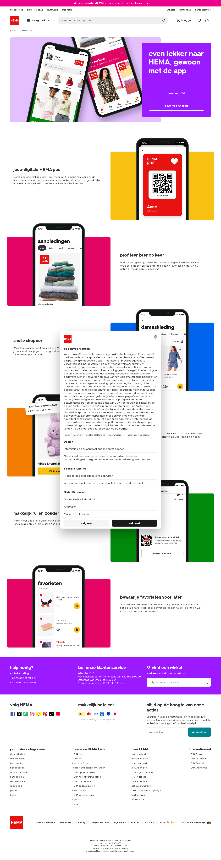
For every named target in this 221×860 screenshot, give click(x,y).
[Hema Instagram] (32, 714)
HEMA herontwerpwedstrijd (86, 776)
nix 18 (162, 822)
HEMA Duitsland (197, 758)
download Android (176, 105)
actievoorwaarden (141, 786)
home (13, 30)
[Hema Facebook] (13, 714)
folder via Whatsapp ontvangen (88, 767)
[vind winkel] (206, 682)
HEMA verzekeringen (83, 795)
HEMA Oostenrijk (198, 767)
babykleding (16, 763)
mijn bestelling (20, 673)
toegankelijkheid (99, 822)
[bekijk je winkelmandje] (207, 20)
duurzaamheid (139, 763)
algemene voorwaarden (127, 822)
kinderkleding (17, 758)
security (80, 822)
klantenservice (139, 781)
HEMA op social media (83, 772)
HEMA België (196, 754)
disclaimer (65, 822)
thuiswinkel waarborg (193, 822)
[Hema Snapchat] (38, 714)
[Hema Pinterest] (45, 714)
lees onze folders (81, 763)
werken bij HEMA (141, 758)
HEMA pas (77, 758)
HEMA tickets (79, 790)
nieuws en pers (140, 767)
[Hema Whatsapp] (25, 714)
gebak (13, 790)
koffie (13, 795)
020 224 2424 (86, 673)
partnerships (138, 795)
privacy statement (45, 822)
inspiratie (76, 799)
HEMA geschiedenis (142, 772)
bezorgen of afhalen (24, 677)
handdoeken (17, 776)
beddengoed (17, 767)
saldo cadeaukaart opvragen (147, 790)
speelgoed (16, 786)
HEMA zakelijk (139, 776)
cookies (149, 822)
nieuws (75, 804)
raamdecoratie (18, 781)
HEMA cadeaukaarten (83, 786)
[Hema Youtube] (58, 714)
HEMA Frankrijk (196, 763)
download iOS (176, 93)
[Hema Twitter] (19, 714)
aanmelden (199, 732)
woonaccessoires (19, 772)
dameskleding (17, 754)
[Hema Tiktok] (51, 714)
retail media (138, 799)
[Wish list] (199, 20)
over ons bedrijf (140, 754)
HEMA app (77, 754)
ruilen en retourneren (24, 682)
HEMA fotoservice (81, 781)
